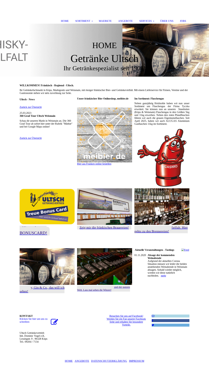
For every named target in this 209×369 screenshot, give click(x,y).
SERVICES (145, 21)
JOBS (183, 21)
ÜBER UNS (166, 21)
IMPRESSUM (136, 361)
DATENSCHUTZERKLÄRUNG (109, 361)
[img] (104, 50)
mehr (163, 275)
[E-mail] (153, 316)
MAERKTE (105, 21)
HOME (69, 361)
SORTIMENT (82, 21)
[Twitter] (153, 325)
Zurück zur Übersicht (31, 107)
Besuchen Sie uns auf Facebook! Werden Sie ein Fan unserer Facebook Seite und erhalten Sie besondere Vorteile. (126, 320)
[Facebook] (152, 320)
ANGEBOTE (82, 361)
